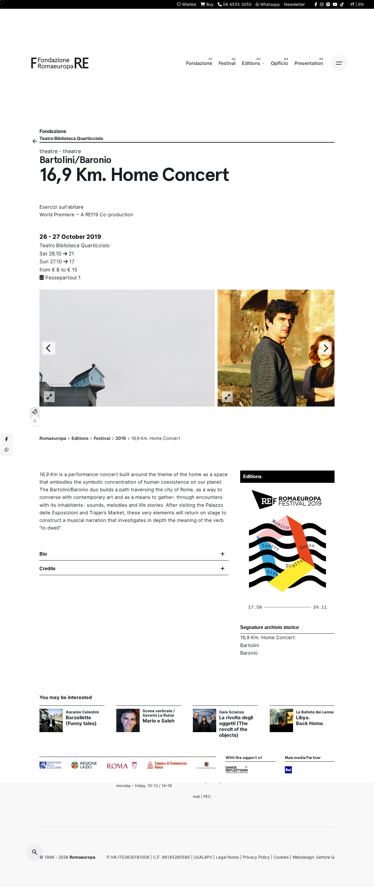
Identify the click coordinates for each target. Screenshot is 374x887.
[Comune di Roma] (122, 765)
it (352, 4)
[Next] (325, 348)
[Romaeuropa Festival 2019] (287, 489)
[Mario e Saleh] (128, 720)
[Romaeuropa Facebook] (316, 4)
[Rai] (288, 769)
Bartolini (249, 645)
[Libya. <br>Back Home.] (281, 720)
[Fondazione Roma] (206, 765)
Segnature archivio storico (269, 627)
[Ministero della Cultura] (50, 765)
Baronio (249, 653)
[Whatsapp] (6, 450)
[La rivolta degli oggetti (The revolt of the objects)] (204, 720)
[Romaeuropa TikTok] (342, 4)
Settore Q (325, 857)
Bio (43, 553)
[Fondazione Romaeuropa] (60, 63)
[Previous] (48, 348)
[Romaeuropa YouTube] (335, 4)
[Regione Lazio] (84, 765)
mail (196, 796)
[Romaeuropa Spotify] (328, 4)
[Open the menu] (339, 63)
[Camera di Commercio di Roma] (166, 765)
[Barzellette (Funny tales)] (51, 720)
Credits (47, 568)
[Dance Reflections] (236, 769)
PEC (207, 796)
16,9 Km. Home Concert (267, 637)
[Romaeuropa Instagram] (321, 4)
